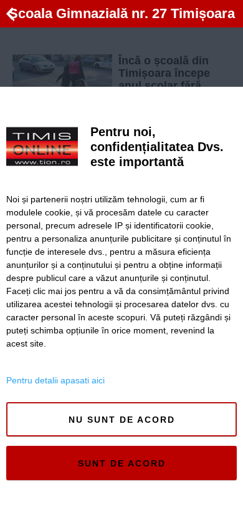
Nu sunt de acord (122, 420)
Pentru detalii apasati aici (55, 380)
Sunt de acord (122, 463)
